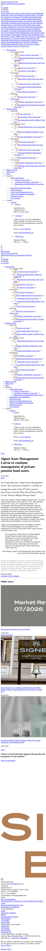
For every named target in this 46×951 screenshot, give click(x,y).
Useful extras (31, 21)
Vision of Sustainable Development (23, 194)
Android (15, 884)
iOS (8, 884)
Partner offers (5, 922)
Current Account (30, 13)
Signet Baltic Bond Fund (25, 31)
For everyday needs (17, 13)
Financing (13, 21)
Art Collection (28, 44)
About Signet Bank (17, 178)
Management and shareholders (20, 40)
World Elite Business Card (28, 127)
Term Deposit (5, 21)
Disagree (4, 949)
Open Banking (6, 919)
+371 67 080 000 (24, 229)
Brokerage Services (11, 19)
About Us (32, 36)
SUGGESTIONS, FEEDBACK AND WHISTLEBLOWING (22, 901)
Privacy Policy (6, 945)
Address (10, 46)
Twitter (10, 576)
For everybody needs (21, 27)
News (27, 36)
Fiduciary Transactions (13, 35)
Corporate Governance (19, 38)
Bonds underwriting (24, 25)
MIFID (3, 915)
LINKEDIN (5, 926)
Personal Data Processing (9, 917)
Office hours (25, 46)
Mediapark (24, 938)
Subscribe (28, 255)
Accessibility (5, 920)
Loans (15, 25)
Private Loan (22, 21)
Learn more (34, 55)
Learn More (31, 71)
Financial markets (7, 635)
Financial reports (36, 40)
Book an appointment (17, 4)
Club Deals (24, 17)
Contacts (36, 44)
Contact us (16, 46)
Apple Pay (22, 68)
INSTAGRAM (6, 932)
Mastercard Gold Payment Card (28, 15)
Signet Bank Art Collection (10, 907)
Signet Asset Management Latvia (12, 42)
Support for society (16, 44)
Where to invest (10, 36)
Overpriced (15, 938)
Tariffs (3, 911)
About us (8, 38)
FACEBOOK (5, 930)
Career (3, 903)
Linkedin (16, 576)
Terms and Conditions (8, 913)
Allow (9, 949)
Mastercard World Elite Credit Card (31, 58)
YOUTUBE (5, 928)
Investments (16, 17)
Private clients (5, 13)
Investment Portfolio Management (29, 19)
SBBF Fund (20, 36)
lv (1, 246)
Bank (2, 478)
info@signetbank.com (26, 233)
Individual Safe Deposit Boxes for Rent (23, 23)
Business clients (11, 109)
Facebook (4, 576)
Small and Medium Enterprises (15, 29)
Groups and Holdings (33, 29)
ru (1, 249)
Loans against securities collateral (29, 120)
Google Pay (8, 17)
